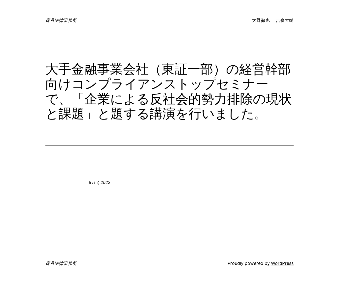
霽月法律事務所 (61, 20)
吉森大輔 (285, 20)
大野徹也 (261, 20)
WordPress (282, 263)
